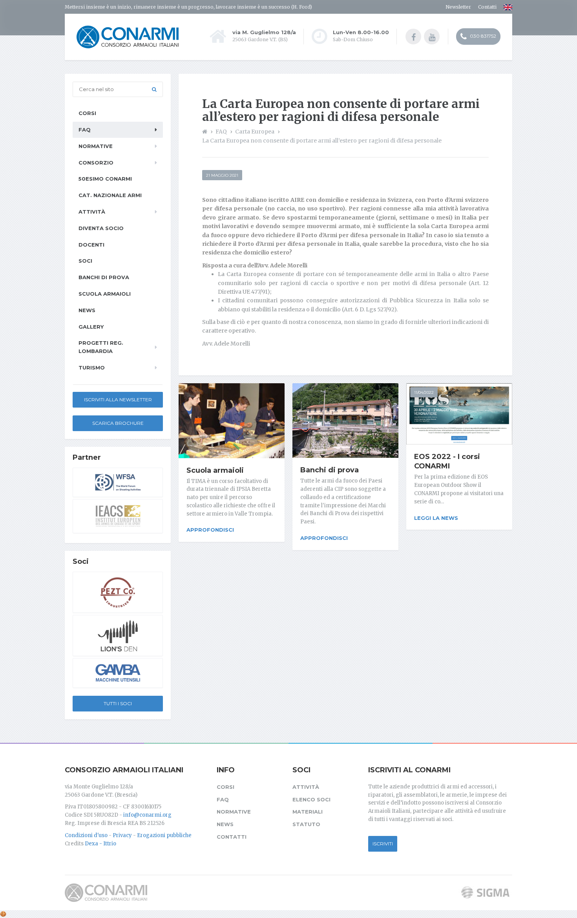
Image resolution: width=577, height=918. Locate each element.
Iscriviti (382, 844)
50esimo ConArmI (105, 179)
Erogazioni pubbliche (164, 835)
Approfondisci (210, 530)
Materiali (307, 811)
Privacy (122, 835)
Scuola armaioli (215, 470)
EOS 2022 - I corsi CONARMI (447, 461)
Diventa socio (101, 228)
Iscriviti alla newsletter (118, 399)
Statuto (306, 824)
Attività (92, 211)
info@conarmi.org (147, 815)
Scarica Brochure (118, 423)
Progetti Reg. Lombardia (101, 347)
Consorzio (96, 162)
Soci (85, 261)
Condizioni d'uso (86, 835)
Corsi (87, 113)
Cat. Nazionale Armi (110, 195)
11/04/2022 (424, 392)
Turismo (92, 367)
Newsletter (458, 7)
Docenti (91, 244)
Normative (96, 146)
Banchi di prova (329, 470)
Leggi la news (436, 518)
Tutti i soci (118, 703)
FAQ (85, 129)
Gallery (91, 327)
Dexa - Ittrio (100, 843)
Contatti (487, 7)
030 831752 (482, 36)
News (87, 310)
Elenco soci (311, 799)
